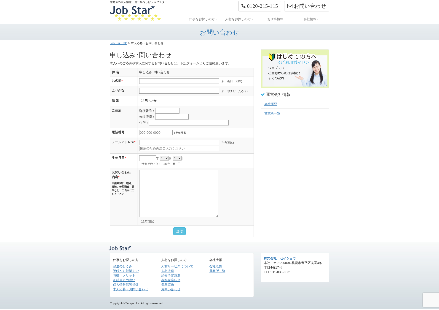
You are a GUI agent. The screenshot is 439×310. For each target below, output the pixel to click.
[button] (259, 6)
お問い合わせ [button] (309, 6)
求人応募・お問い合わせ (130, 289)
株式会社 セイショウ (280, 258)
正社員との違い (124, 280)
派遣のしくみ (122, 266)
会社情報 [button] (310, 19)
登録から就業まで (126, 271)
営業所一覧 (272, 113)
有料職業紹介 (170, 280)
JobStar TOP (118, 43)
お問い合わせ (170, 289)
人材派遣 (167, 271)
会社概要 (270, 104)
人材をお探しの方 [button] (238, 19)
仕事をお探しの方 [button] (202, 19)
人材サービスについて (177, 266)
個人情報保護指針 (126, 284)
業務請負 (167, 284)
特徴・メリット (124, 275)
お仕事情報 (275, 19)
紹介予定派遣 (170, 275)
